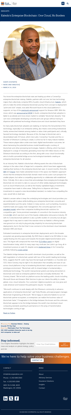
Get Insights (64, 344)
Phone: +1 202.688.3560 (12, 378)
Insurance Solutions (46, 381)
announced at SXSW (24, 113)
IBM (4, 172)
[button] (62, 3)
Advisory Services (45, 378)
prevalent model (9, 209)
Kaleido (58, 102)
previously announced (29, 110)
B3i (10, 215)
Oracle (12, 172)
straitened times (44, 247)
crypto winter (23, 250)
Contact (42, 388)
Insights (5, 11)
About (41, 374)
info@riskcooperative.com (13, 374)
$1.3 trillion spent (45, 242)
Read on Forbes (9, 313)
